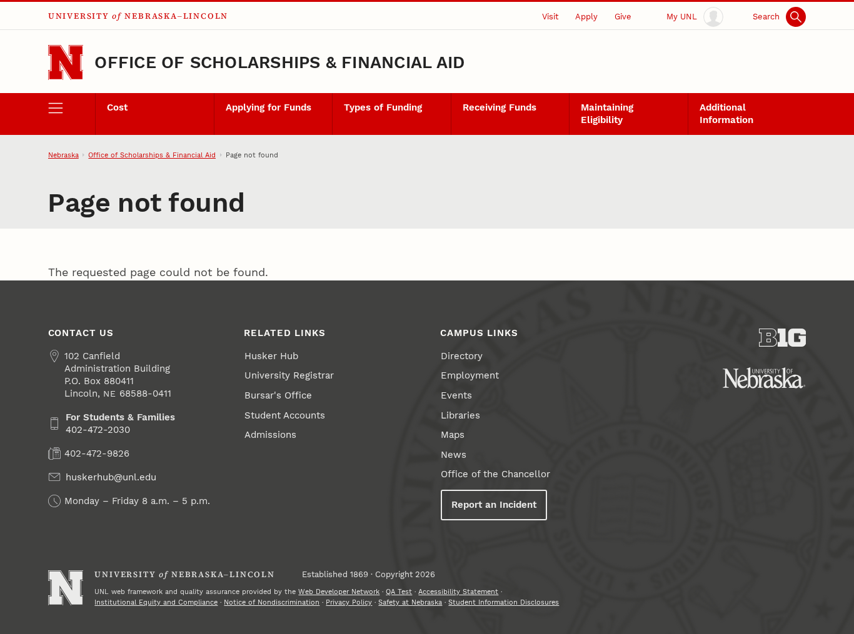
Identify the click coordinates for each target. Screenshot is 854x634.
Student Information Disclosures (503, 602)
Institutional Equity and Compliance (156, 602)
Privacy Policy (349, 602)
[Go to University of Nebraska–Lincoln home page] (66, 63)
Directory (462, 356)
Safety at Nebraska (410, 602)
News (453, 454)
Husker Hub (271, 356)
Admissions (270, 434)
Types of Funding (383, 107)
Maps (453, 434)
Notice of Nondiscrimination (271, 602)
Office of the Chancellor (495, 474)
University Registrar (289, 375)
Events (456, 395)
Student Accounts (284, 415)
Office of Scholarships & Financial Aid (279, 62)
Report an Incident (493, 504)
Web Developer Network (338, 591)
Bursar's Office (278, 395)
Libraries (460, 415)
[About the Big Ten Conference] (782, 337)
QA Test (399, 591)
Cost (117, 107)
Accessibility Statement (458, 591)
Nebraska (63, 155)
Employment (470, 375)
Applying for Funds (268, 107)
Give (623, 16)
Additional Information (726, 114)
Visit (550, 16)
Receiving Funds (499, 107)
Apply (586, 16)
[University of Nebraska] (764, 378)
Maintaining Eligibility (607, 114)
